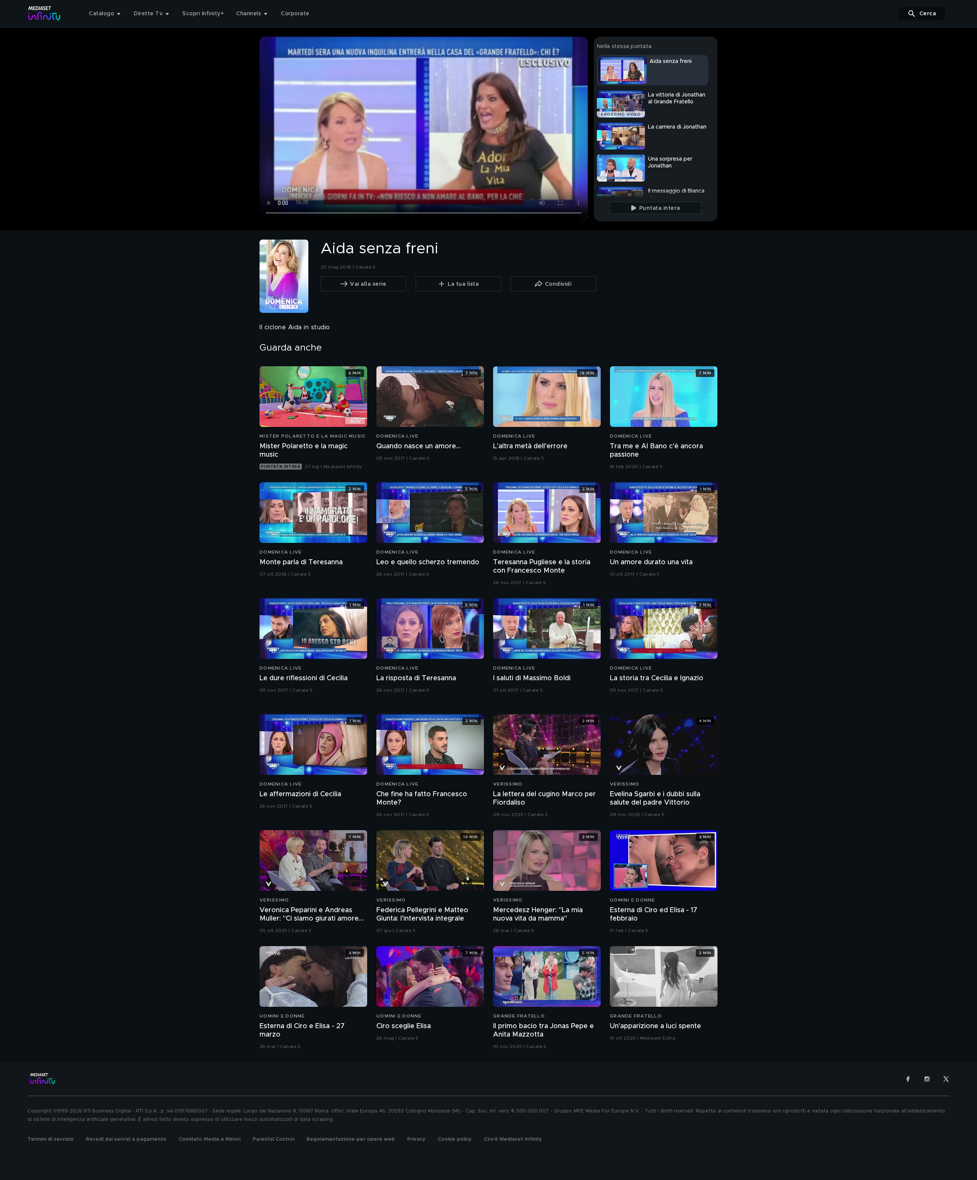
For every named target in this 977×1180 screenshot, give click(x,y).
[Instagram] (927, 1078)
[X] (946, 1078)
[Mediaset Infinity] (44, 13)
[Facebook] (907, 1078)
